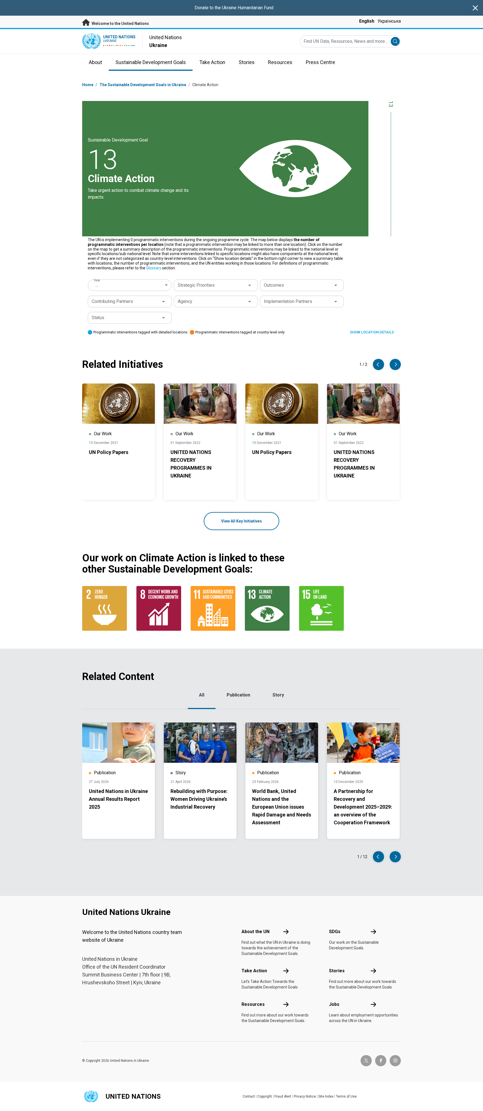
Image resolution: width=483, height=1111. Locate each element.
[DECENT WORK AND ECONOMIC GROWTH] (160, 608)
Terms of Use (346, 1096)
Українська (389, 21)
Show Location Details (372, 332)
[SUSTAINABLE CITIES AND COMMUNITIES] (214, 608)
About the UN (255, 931)
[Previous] (378, 364)
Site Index (325, 1096)
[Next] (395, 364)
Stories (337, 970)
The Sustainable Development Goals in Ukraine (143, 85)
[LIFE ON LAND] (323, 608)
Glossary (153, 268)
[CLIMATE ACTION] (268, 608)
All (201, 695)
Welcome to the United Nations (120, 23)
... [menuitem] (97, 285)
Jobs (334, 1004)
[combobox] (130, 285)
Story (278, 695)
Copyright (264, 1096)
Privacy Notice (305, 1096)
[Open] (250, 285)
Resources (253, 1004)
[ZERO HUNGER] (106, 608)
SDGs (334, 931)
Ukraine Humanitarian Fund (247, 7)
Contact (249, 1096)
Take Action (254, 970)
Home (87, 85)
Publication (238, 695)
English (366, 21)
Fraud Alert (282, 1096)
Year (97, 280)
